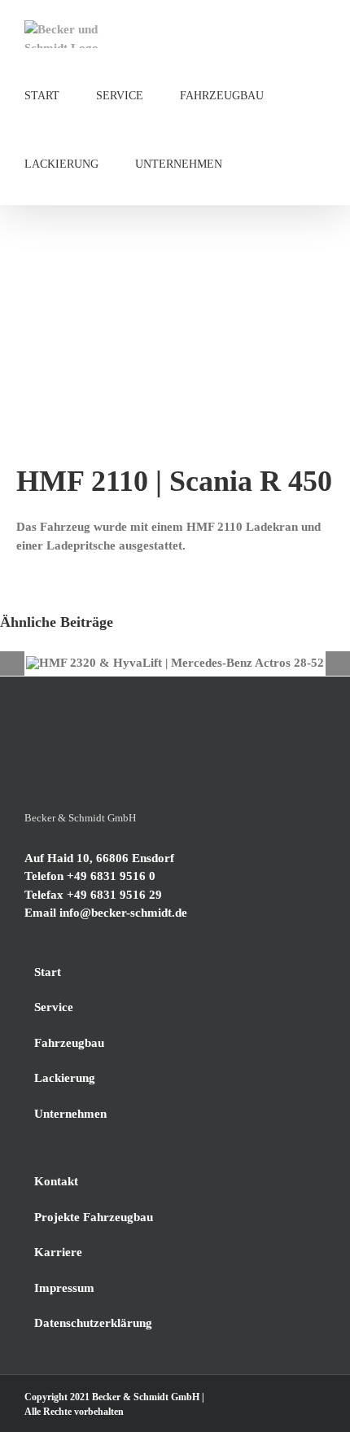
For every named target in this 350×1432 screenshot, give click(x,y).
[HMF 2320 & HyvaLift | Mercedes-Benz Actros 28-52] (175, 663)
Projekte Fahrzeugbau (93, 1217)
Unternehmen (70, 1113)
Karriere (58, 1252)
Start (47, 972)
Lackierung (64, 1077)
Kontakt (56, 1181)
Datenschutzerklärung (93, 1322)
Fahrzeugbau (69, 1042)
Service (53, 1007)
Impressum (64, 1287)
